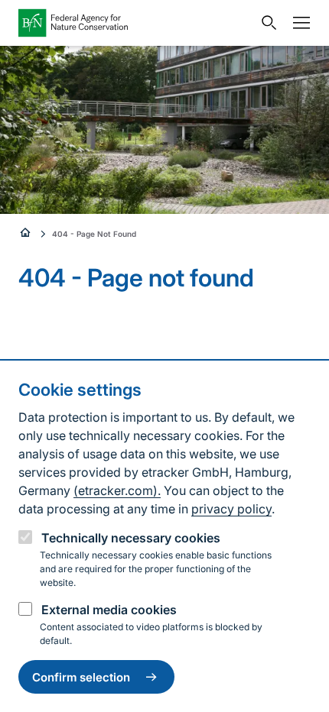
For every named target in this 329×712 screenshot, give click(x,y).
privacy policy (231, 508)
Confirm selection (81, 677)
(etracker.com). (117, 490)
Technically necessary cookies (130, 537)
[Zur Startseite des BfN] (135, 22)
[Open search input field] (265, 23)
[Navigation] (298, 23)
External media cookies (109, 609)
